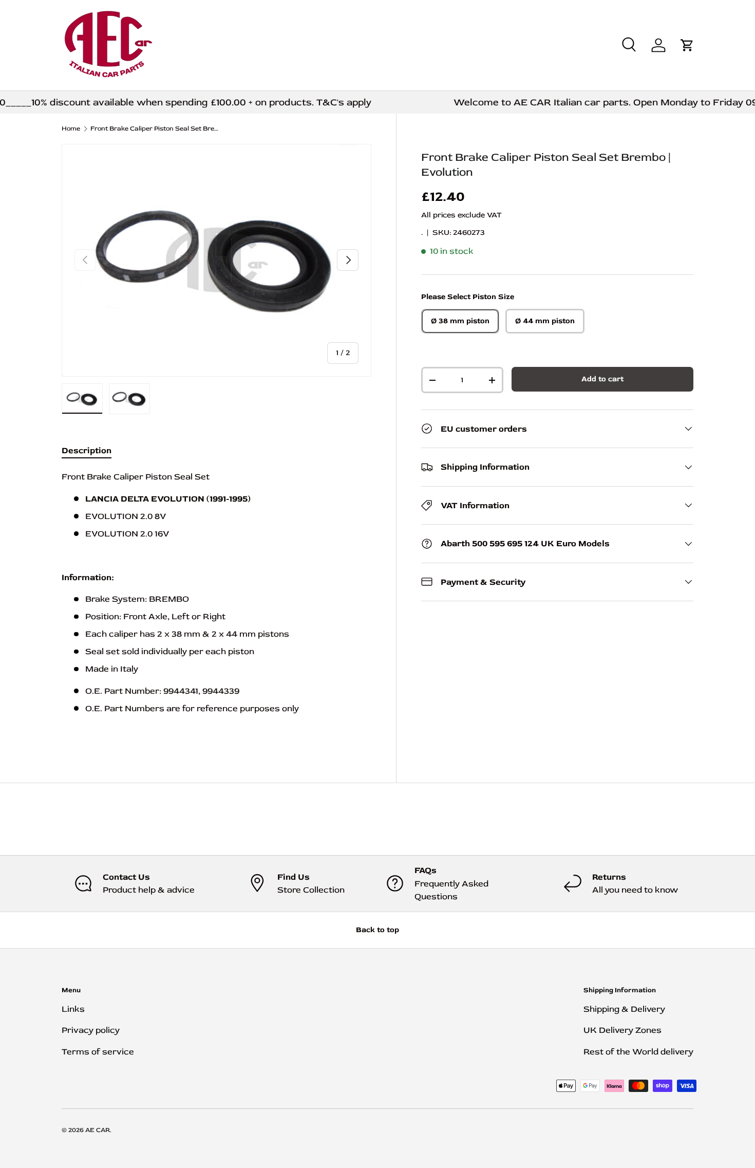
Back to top (377, 930)
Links (73, 1009)
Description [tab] (86, 450)
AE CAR (97, 1130)
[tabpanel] (216, 603)
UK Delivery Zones (622, 1030)
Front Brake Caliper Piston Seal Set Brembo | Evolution (155, 128)
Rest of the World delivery (638, 1051)
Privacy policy (91, 1030)
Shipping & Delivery (624, 1009)
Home (71, 128)
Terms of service (98, 1051)
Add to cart (602, 379)
